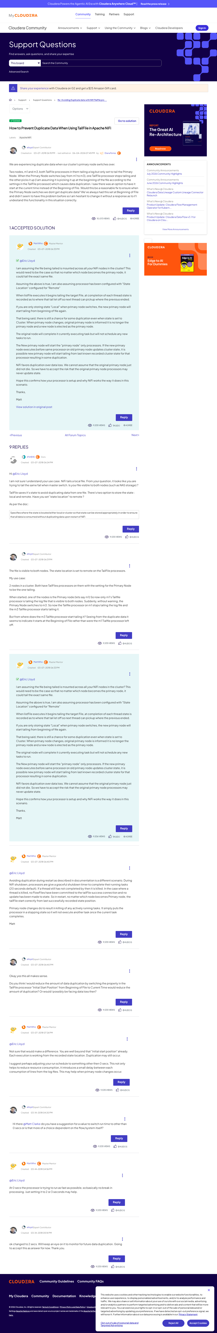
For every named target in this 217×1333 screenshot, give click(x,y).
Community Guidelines (57, 1281)
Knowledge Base (91, 1296)
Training (100, 14)
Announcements (68, 28)
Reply (131, 210)
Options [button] (17, 108)
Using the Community (119, 28)
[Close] (209, 1290)
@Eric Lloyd (27, 260)
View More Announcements (175, 229)
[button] (135, 159)
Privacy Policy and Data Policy (72, 1307)
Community (83, 14)
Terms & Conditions (50, 1307)
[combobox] (101, 63)
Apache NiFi (25, 137)
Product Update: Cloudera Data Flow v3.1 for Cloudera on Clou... (171, 218)
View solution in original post (34, 407)
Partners (114, 14)
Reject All (173, 1323)
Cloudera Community (27, 27)
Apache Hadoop (23, 1311)
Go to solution (127, 121)
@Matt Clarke (32, 1124)
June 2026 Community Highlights (165, 182)
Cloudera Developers (169, 28)
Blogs (144, 28)
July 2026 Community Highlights (164, 173)
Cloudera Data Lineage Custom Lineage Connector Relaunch (175, 194)
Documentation (64, 1296)
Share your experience (34, 88)
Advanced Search (19, 71)
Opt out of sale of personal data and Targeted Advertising (120, 1324)
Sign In (202, 27)
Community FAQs (90, 1281)
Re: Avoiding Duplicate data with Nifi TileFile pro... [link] (82, 100)
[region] (155, 1308)
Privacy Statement (188, 1314)
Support (129, 14)
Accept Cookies (198, 1323)
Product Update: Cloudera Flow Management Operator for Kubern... (172, 206)
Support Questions (42, 100)
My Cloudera (18, 1296)
